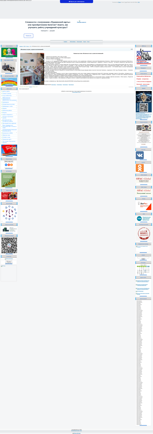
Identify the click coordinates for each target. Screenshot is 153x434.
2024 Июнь (139, 393)
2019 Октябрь (139, 326)
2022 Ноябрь (139, 370)
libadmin (30, 86)
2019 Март (139, 317)
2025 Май (138, 406)
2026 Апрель (139, 419)
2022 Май (138, 363)
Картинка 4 (71, 84)
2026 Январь (139, 415)
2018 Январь (139, 300)
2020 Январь (139, 329)
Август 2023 (143, 265)
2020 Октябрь (139, 340)
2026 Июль (139, 423)
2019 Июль (139, 322)
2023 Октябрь (139, 383)
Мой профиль (73, 41)
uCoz (81, 430)
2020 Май (138, 334)
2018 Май (138, 305)
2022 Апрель (139, 361)
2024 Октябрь (139, 397)
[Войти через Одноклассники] (11, 165)
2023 (25, 46)
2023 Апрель (139, 376)
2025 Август (139, 409)
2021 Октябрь (139, 354)
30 (141, 273)
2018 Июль (139, 308)
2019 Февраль (139, 316)
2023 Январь (139, 372)
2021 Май (138, 348)
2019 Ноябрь (139, 327)
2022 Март (139, 360)
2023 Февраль (139, 373)
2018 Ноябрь (139, 312)
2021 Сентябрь (140, 353)
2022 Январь (139, 358)
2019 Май (138, 320)
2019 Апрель (139, 318)
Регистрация (79, 41)
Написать (28, 35)
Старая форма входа (8, 167)
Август (27, 46)
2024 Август (139, 395)
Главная (65, 41)
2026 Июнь (139, 421)
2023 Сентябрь (140, 382)
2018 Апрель (139, 304)
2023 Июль (139, 379)
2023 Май (138, 377)
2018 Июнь (139, 306)
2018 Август (139, 309)
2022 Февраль (139, 359)
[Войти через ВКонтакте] (6, 165)
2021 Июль (139, 351)
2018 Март (139, 303)
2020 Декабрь (139, 342)
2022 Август (139, 366)
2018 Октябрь (139, 311)
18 (30, 46)
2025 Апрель (139, 405)
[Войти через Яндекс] (9, 165)
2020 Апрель (139, 333)
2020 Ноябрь (139, 341)
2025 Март (139, 403)
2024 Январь (139, 387)
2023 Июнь (139, 378)
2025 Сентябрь (140, 411)
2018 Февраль (139, 302)
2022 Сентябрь (140, 367)
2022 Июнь (139, 364)
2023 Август (139, 381)
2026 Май (138, 420)
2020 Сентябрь (140, 339)
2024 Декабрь (139, 400)
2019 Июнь (139, 321)
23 (141, 272)
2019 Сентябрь (140, 324)
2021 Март (139, 346)
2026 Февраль (139, 417)
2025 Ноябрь (139, 413)
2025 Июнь (139, 407)
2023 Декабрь (139, 385)
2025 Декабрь (139, 414)
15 (139, 270)
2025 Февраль (139, 402)
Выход (84, 41)
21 (137, 272)
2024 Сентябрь (140, 396)
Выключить (17, 0)
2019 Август (139, 323)
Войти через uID (9, 161)
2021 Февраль (139, 345)
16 (141, 270)
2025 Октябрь (139, 412)
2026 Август (139, 424)
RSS (139, 2)
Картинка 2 (59, 84)
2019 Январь (139, 315)
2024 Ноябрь (139, 399)
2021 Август (139, 352)
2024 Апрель (139, 390)
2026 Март (139, 418)
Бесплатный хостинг (75, 430)
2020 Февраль (139, 330)
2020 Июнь (139, 335)
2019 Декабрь (139, 328)
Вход (88, 41)
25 (145, 272)
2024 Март (139, 389)
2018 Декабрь (139, 314)
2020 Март (139, 332)
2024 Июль (139, 394)
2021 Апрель (139, 347)
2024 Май (138, 391)
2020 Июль (139, 336)
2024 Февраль (139, 388)
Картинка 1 (53, 84)
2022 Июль (139, 365)
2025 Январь (139, 401)
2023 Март (139, 375)
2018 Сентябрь (140, 310)
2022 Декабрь (139, 371)
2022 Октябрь (139, 369)
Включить (21, 0)
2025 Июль (139, 408)
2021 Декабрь (139, 357)
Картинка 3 (65, 84)
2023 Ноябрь (139, 384)
